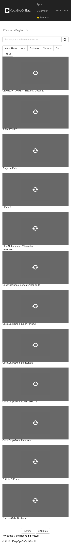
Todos (7, 53)
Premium (44, 17)
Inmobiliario (11, 48)
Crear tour (42, 10)
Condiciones (20, 535)
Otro (58, 48)
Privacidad (7, 535)
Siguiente (43, 530)
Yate (23, 48)
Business (34, 48)
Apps (39, 4)
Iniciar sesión (62, 10)
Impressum (33, 535)
